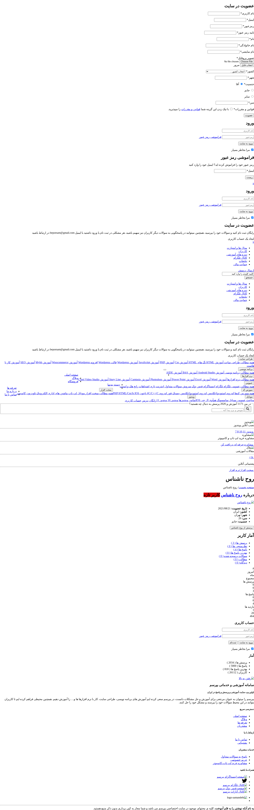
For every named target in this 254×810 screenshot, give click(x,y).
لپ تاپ (72, 393)
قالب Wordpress (107, 362)
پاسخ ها (240, 549)
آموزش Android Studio (210, 372)
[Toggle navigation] (164, 369)
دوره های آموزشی (236, 254)
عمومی (249, 383)
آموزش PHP (167, 362)
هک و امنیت (126, 386)
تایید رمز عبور (245, 32)
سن (251, 102)
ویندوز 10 (172, 400)
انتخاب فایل (247, 65)
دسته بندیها (113, 384)
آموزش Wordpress (127, 362)
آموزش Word (219, 379)
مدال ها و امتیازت (237, 247)
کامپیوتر (21, 393)
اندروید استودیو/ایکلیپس (220, 393)
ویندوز (191, 396)
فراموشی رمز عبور (210, 136)
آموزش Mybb (43, 362)
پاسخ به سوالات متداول (234, 756)
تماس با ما (11, 394)
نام (251, 38)
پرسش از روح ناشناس (242, 527)
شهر (251, 77)
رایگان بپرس (149, 400)
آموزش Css (181, 362)
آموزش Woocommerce (65, 362)
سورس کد (248, 390)
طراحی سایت (246, 359)
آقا (237, 84)
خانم (247, 90)
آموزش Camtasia (140, 379)
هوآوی (212, 400)
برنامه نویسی (246, 369)
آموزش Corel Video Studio (93, 379)
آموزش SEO (27, 362)
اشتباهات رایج (141, 386)
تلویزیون (31, 393)
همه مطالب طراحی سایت (238, 362)
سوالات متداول (173, 386)
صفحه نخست (246, 487)
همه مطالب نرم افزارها (240, 379)
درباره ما (12, 391)
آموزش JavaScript (149, 362)
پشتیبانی (242, 742)
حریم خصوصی (238, 759)
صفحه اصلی (71, 374)
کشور (250, 71)
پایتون (142, 393)
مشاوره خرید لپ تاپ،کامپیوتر (230, 763)
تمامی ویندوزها (187, 400)
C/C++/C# (152, 393)
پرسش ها (239, 542)
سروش (186, 386)
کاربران (242, 251)
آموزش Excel (203, 379)
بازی (152, 386)
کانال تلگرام (240, 257)
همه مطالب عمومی (242, 386)
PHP (116, 393)
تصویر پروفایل (245, 58)
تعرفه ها (12, 387)
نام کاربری (247, 13)
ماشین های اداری (57, 393)
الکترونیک (41, 393)
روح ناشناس (231, 495)
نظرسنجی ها (237, 546)
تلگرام (227, 386)
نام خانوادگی (246, 45)
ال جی (204, 400)
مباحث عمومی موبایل (241, 400)
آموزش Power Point (183, 379)
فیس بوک (197, 386)
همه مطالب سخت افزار (99, 393)
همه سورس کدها (244, 393)
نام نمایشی (247, 51)
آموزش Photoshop (160, 379)
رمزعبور (248, 26)
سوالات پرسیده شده (233, 556)
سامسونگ (222, 400)
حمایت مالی (240, 264)
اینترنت (159, 386)
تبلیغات (243, 261)
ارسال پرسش (246, 270)
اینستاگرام (209, 386)
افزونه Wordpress (88, 362)
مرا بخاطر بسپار (241, 149)
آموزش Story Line (119, 379)
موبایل (81, 393)
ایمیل (250, 19)
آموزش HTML (214, 362)
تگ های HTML (197, 362)
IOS (137, 393)
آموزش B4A (189, 372)
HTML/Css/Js (127, 393)
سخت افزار (106, 390)
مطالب (240, 559)
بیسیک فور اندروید (169, 393)
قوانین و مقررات (244, 109)
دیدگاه (241, 562)
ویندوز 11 (161, 400)
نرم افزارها (247, 376)
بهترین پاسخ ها (236, 552)
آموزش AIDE (174, 372)
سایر (247, 96)
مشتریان (242, 725)
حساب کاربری (133, 400)
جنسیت (249, 84)
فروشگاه (73, 381)
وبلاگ (75, 378)
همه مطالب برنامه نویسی (239, 372)
